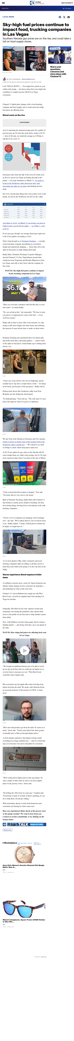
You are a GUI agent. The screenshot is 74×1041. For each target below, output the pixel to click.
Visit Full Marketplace (37, 843)
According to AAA (10, 223)
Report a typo (7, 830)
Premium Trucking (29, 241)
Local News (8, 17)
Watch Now (66, 3)
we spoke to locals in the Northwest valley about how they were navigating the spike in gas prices (23, 183)
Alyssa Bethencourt (28, 79)
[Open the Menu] (3, 3)
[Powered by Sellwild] (43, 957)
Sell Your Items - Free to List (25, 844)
